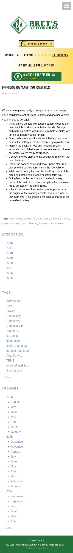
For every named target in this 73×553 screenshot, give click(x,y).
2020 (9, 262)
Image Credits (36, 540)
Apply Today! (39, 76)
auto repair (43, 218)
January (16, 431)
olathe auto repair (59, 218)
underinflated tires (17, 365)
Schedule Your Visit (40, 43)
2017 (9, 248)
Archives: (10, 388)
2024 (9, 267)
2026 (9, 277)
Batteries (43, 223)
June (14, 411)
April (13, 421)
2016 (9, 243)
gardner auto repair (11, 223)
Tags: (7, 292)
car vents (12, 335)
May (13, 416)
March (14, 426)
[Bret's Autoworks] (34, 25)
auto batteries (57, 223)
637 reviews (60, 55)
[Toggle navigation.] (66, 6)
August (15, 401)
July (13, 406)
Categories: (13, 234)
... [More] (7, 377)
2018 (9, 253)
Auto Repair (15, 218)
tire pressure (14, 370)
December (17, 441)
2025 (9, 272)
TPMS (10, 360)
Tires (9, 306)
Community (13, 316)
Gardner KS (30, 218)
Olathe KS (12, 330)
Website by (36, 548)
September (17, 501)
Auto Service (29, 223)
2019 (9, 257)
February (16, 481)
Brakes (10, 311)
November (17, 446)
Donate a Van (15, 325)
